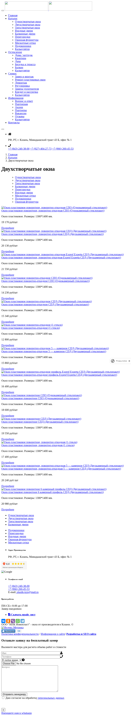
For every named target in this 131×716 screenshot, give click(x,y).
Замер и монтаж (24, 76)
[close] (129, 361)
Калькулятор (22, 49)
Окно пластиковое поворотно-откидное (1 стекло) (30, 327)
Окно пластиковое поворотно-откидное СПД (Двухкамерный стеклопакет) (45, 304)
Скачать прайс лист (22, 614)
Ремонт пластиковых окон (30, 79)
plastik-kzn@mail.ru (27, 592)
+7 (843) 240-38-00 (19, 148)
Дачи (18, 61)
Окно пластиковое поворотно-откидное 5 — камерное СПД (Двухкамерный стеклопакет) (53, 351)
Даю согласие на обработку (34, 697)
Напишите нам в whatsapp (16, 713)
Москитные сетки (25, 42)
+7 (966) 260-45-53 (63, 148)
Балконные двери (25, 33)
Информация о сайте (53, 634)
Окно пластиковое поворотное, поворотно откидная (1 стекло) (38, 445)
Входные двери (24, 30)
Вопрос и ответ (24, 101)
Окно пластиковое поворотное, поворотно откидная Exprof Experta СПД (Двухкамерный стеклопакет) (61, 257)
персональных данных (50, 697)
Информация (15, 98)
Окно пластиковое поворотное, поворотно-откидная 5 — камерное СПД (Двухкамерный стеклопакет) (61, 468)
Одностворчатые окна (28, 21)
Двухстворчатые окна (27, 24)
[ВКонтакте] (3, 621)
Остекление (15, 52)
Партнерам (21, 104)
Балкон (19, 67)
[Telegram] (22, 621)
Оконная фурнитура (26, 39)
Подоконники (23, 46)
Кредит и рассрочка (26, 91)
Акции (19, 107)
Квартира (20, 58)
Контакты (14, 122)
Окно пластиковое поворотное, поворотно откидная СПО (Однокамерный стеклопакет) (52, 210)
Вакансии (20, 113)
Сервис (12, 73)
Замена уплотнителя (27, 88)
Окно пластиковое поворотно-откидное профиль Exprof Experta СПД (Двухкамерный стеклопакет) (59, 374)
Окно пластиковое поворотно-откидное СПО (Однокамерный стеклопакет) (45, 281)
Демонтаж (21, 82)
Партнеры (21, 110)
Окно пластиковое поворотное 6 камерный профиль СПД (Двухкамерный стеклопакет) (52, 492)
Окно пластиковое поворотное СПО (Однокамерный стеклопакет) (40, 398)
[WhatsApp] (18, 621)
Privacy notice (121, 361)
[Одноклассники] (8, 621)
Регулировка (22, 85)
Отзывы (19, 116)
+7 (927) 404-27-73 (41, 148)
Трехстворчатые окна (27, 27)
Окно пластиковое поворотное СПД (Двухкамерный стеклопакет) (39, 421)
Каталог (13, 18)
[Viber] (13, 621)
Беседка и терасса (25, 64)
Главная (12, 15)
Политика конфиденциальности (20, 634)
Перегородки (22, 36)
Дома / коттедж (24, 55)
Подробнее (7, 227)
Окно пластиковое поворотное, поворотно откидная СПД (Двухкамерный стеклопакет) (52, 234)
